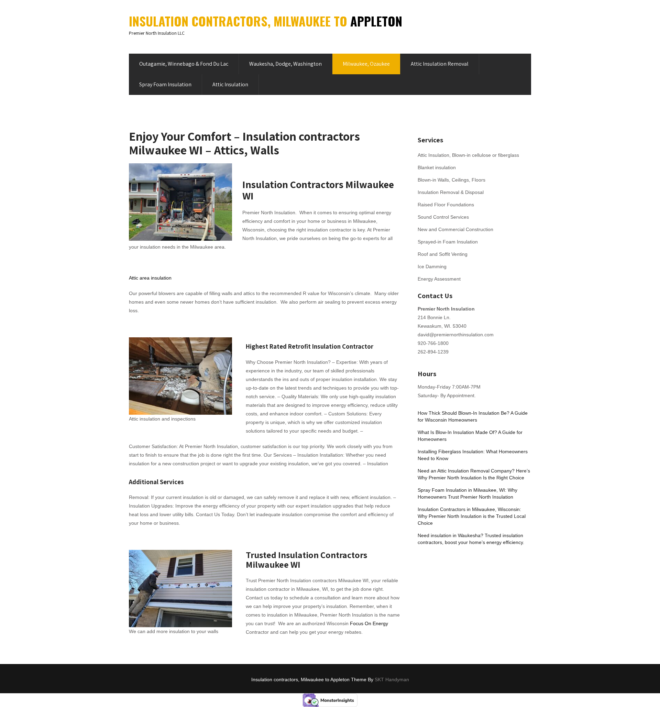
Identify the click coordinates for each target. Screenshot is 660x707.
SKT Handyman (392, 679)
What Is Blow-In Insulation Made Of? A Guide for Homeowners (470, 435)
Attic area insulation (150, 278)
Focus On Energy (369, 623)
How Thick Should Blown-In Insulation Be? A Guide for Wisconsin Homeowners (473, 416)
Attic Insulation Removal (440, 63)
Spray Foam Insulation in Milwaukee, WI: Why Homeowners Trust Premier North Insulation (467, 493)
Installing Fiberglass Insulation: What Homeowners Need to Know (473, 455)
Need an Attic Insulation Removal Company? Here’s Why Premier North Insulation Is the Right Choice (474, 474)
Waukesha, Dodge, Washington (285, 63)
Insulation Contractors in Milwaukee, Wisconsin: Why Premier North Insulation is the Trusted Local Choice (472, 516)
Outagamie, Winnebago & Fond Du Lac (183, 63)
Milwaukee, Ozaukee (366, 63)
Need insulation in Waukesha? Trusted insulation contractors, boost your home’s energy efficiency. (471, 539)
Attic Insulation (230, 84)
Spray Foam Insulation (165, 84)
